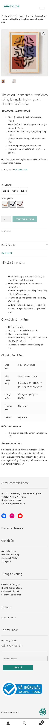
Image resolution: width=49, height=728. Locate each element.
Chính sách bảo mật (10, 591)
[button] (43, 33)
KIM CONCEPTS (8, 617)
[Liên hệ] (42, 712)
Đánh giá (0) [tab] (7, 253)
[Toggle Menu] (42, 8)
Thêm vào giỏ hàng (25, 218)
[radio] (6, 190)
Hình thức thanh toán (11, 587)
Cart (38, 721)
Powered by (12, 528)
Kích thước (7, 185)
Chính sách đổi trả (9, 558)
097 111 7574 (21, 169)
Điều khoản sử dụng (10, 554)
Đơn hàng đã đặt (9, 640)
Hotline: (11, 500)
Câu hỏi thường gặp (10, 584)
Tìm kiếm (24, 723)
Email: (13, 503)
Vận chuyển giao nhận (11, 594)
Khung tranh (7, 198)
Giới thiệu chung (8, 551)
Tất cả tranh (19, 16)
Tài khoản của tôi (8, 723)
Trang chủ (9, 16)
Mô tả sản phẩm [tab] (8, 245)
